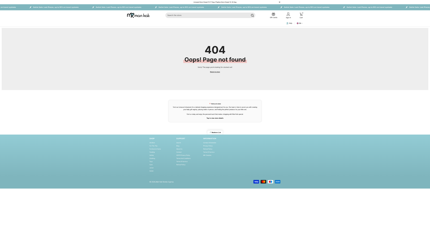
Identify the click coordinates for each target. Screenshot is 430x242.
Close (280, 2)
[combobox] (207, 15)
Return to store (215, 72)
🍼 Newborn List (215, 132)
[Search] (210, 15)
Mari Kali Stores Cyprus (165, 182)
